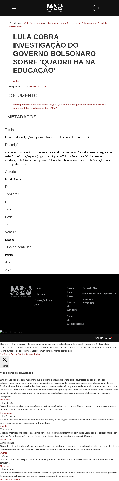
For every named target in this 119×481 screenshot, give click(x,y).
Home (38, 288)
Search (96, 8)
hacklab (107, 338)
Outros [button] (3, 452)
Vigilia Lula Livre (71, 292)
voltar (16, 80)
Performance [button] (6, 412)
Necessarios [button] (6, 466)
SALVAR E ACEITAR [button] (10, 479)
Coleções (28, 23)
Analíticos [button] (5, 426)
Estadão (40, 23)
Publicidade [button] (6, 439)
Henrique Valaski (38, 86)
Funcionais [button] (5, 399)
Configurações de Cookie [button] (12, 354)
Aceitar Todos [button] (33, 354)
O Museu (40, 294)
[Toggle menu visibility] (14, 8)
